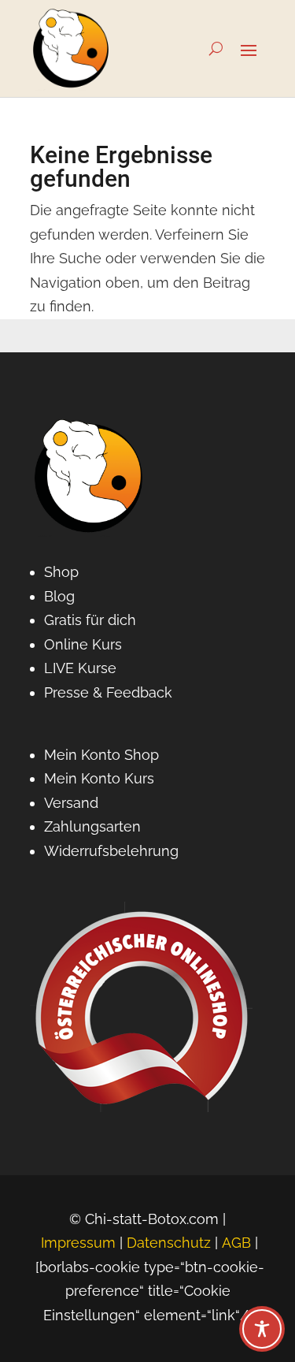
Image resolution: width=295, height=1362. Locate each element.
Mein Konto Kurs (99, 778)
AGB (236, 1242)
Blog (59, 596)
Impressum (78, 1242)
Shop (61, 572)
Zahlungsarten (92, 826)
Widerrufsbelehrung (111, 851)
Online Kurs (83, 644)
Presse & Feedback (108, 692)
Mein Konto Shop (101, 754)
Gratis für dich (90, 620)
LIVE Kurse (80, 668)
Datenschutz (169, 1242)
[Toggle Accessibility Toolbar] (262, 1329)
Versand (71, 802)
